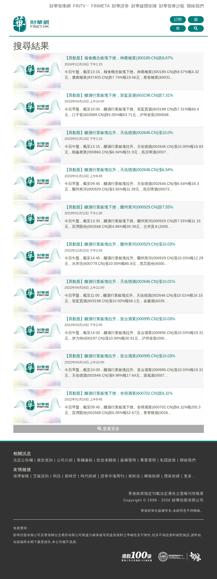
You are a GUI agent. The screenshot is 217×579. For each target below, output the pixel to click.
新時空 (71, 476)
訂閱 (178, 19)
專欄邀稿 (85, 460)
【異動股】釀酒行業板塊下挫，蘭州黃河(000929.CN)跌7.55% (119, 207)
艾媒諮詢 (41, 476)
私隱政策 (168, 460)
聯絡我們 (195, 6)
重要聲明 (148, 460)
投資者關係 (106, 460)
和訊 (57, 476)
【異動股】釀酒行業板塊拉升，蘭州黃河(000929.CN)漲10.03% (120, 244)
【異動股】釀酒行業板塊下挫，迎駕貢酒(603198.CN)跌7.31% (119, 95)
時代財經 (89, 476)
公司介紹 (65, 460)
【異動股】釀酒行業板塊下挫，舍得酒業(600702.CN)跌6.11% (119, 393)
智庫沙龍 (171, 6)
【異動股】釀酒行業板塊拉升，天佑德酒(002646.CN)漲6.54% (119, 169)
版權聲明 (128, 460)
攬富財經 (172, 476)
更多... (190, 476)
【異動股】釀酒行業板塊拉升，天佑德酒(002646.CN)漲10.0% (119, 132)
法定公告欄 (23, 460)
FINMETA (100, 6)
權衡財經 (152, 476)
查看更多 (111, 428)
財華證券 (120, 6)
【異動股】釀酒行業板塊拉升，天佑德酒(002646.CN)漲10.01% (120, 281)
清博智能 (21, 476)
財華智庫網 (60, 6)
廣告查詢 (45, 460)
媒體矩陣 (144, 6)
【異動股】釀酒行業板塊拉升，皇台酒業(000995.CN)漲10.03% (120, 319)
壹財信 (134, 476)
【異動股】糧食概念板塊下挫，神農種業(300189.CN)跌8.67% (119, 58)
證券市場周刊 (112, 476)
